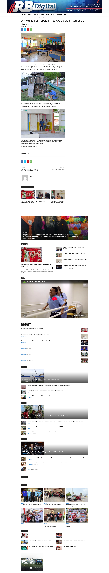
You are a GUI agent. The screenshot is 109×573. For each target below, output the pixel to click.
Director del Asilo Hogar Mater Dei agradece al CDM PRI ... (37, 265)
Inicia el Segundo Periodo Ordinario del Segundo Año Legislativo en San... (36, 340)
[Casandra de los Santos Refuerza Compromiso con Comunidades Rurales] (23, 433)
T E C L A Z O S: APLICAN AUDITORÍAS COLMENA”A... (74, 540)
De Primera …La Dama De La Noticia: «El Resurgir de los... (41, 546)
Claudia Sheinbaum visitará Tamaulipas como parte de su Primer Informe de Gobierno (45, 390)
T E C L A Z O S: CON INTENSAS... (70, 546)
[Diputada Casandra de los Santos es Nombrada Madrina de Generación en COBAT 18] (23, 428)
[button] (86, 14)
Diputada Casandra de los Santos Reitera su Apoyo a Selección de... (54, 505)
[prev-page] (21, 206)
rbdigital (24, 26)
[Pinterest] (28, 29)
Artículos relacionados (27, 187)
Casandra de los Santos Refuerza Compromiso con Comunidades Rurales (43, 431)
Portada (24, 14)
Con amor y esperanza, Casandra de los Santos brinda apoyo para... (35, 334)
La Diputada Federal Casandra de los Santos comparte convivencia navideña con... (38, 359)
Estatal (36, 14)
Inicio (22, 17)
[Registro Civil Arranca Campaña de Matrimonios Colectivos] (43, 194)
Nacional (41, 14)
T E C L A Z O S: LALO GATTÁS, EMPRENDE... (72, 534)
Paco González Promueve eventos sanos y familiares (76, 525)
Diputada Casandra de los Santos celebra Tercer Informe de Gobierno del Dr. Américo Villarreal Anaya (49, 385)
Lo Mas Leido (23, 198)
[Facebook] (22, 29)
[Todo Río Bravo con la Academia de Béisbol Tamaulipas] (32, 495)
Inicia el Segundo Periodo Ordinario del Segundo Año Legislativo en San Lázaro (43, 452)
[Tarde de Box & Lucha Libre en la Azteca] (32, 515)
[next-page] (23, 206)
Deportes (53, 14)
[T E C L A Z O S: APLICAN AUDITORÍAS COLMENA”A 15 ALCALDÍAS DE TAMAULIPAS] (59, 542)
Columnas (59, 14)
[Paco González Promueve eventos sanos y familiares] (77, 515)
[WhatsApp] (31, 29)
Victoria (47, 14)
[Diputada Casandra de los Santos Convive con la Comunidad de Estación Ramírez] (54, 412)
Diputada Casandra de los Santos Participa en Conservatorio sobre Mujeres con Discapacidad (47, 462)
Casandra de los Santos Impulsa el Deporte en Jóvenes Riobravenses (54, 525)
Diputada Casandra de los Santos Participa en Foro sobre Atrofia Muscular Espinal (44, 467)
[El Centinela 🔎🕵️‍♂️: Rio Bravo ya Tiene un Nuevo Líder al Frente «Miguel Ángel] (24, 542)
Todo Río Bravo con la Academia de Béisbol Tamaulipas (31, 505)
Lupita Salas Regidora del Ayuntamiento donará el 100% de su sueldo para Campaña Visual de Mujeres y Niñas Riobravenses (68, 236)
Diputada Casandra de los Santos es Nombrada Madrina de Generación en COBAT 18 (45, 426)
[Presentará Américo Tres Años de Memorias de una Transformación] (54, 376)
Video (65, 14)
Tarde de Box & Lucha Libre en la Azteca (30, 525)
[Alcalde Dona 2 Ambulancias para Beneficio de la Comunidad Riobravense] (84, 354)
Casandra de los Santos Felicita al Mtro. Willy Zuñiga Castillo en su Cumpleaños (44, 395)
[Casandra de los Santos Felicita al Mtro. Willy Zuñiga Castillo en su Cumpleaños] (23, 397)
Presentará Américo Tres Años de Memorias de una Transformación (41, 380)
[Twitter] (25, 29)
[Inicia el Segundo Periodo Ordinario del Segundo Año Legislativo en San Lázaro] (59, 267)
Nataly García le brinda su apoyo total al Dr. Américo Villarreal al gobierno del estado (29, 170)
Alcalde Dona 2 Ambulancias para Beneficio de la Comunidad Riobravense (36, 353)
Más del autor (38, 187)
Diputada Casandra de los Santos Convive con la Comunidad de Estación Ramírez (45, 416)
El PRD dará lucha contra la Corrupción (57, 169)
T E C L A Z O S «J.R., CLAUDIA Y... (35, 534)
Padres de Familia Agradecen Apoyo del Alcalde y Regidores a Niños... (75, 505)
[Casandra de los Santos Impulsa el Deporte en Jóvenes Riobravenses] (54, 515)
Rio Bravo (30, 14)
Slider (28, 153)
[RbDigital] (54, 6)
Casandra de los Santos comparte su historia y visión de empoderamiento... (37, 346)
